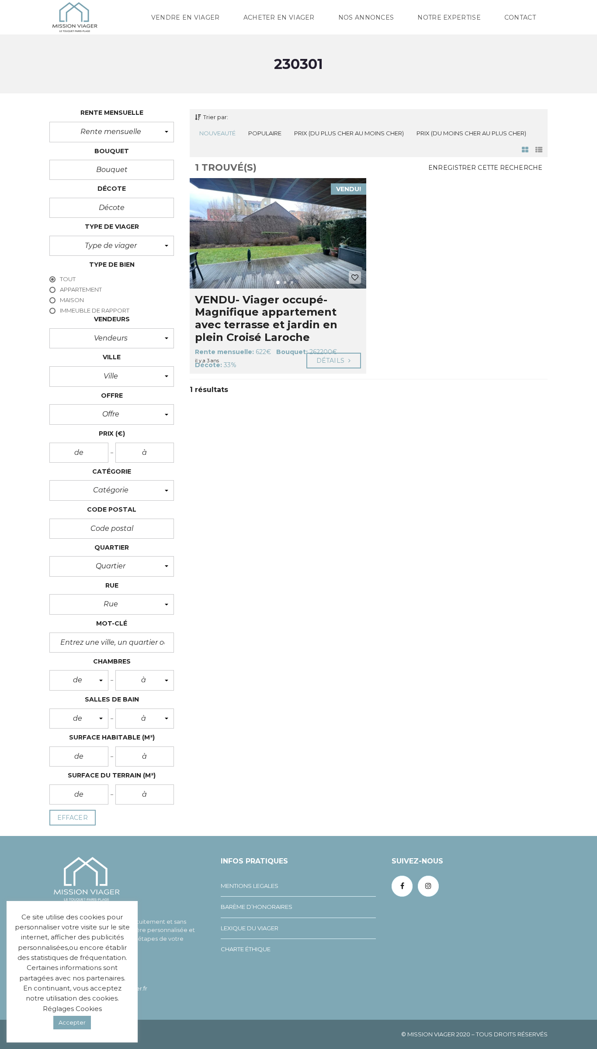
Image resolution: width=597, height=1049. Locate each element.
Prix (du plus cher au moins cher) (349, 133)
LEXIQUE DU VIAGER (249, 928)
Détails (331, 361)
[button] (111, 132)
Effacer (72, 818)
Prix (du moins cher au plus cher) (471, 133)
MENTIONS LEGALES (249, 885)
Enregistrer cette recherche (485, 168)
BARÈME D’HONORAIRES (256, 906)
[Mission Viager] (74, 17)
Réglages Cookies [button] (72, 1008)
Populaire (264, 133)
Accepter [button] (72, 1022)
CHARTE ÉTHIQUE (246, 949)
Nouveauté (217, 133)
